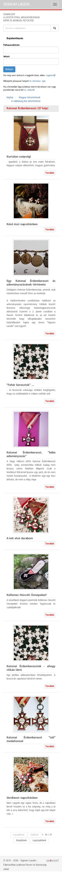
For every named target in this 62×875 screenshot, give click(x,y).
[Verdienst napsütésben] (31, 774)
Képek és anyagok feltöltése (18, 20)
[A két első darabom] (31, 515)
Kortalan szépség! (19, 156)
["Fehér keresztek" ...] (31, 361)
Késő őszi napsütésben (22, 224)
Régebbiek (21, 840)
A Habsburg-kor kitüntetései (25, 101)
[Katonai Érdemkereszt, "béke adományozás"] (31, 429)
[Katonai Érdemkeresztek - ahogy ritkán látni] (31, 643)
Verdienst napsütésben (22, 797)
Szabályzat (9, 14)
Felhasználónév (11, 45)
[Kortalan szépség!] (31, 133)
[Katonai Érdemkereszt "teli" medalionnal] (31, 714)
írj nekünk (29, 90)
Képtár (10, 97)
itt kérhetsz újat (37, 81)
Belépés (9, 69)
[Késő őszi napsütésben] (31, 201)
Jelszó (6, 56)
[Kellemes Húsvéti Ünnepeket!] (31, 571)
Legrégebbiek (39, 840)
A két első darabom (20, 538)
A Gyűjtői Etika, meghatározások (21, 17)
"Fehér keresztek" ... (20, 385)
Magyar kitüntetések (29, 97)
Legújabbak (18, 834)
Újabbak (34, 834)
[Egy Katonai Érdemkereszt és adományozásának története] (31, 257)
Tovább (49, 172)
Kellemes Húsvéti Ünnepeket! (27, 595)
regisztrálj (50, 75)
